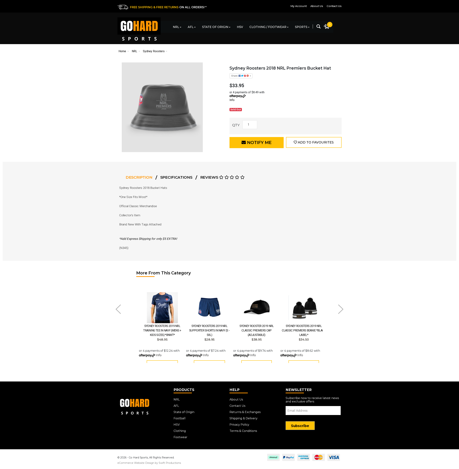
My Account (298, 6)
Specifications (176, 177)
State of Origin (215, 27)
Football (180, 418)
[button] (314, 142)
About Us (316, 6)
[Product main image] (171, 107)
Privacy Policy (239, 424)
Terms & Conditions (243, 431)
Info (232, 100)
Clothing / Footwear (267, 27)
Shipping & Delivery (243, 418)
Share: (235, 75)
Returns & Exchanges (245, 412)
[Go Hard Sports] (139, 29)
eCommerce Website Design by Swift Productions (149, 463)
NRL (176, 27)
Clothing (180, 431)
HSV (240, 27)
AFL (190, 27)
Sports (301, 27)
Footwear (180, 437)
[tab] (140, 177)
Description (139, 177)
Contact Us (334, 6)
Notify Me (259, 142)
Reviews (209, 177)
